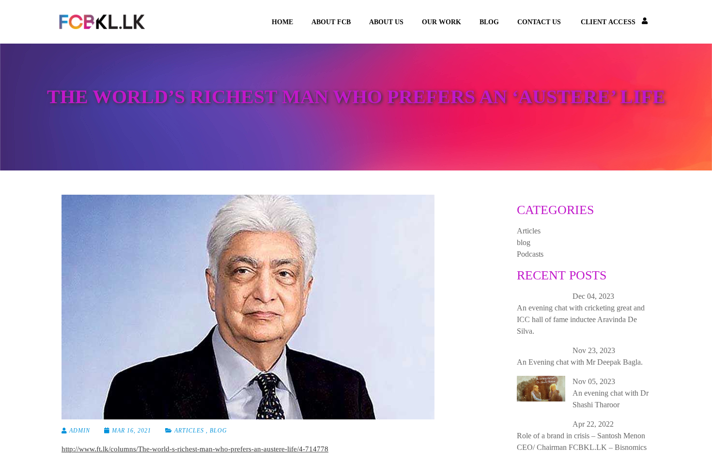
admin (78, 430)
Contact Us (539, 22)
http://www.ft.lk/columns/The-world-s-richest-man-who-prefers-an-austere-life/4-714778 (195, 449)
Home (282, 22)
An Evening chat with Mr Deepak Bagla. (580, 362)
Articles (189, 430)
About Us (386, 22)
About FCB (331, 22)
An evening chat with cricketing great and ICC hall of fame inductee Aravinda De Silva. (581, 319)
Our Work (441, 22)
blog (489, 22)
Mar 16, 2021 (131, 430)
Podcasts (530, 254)
